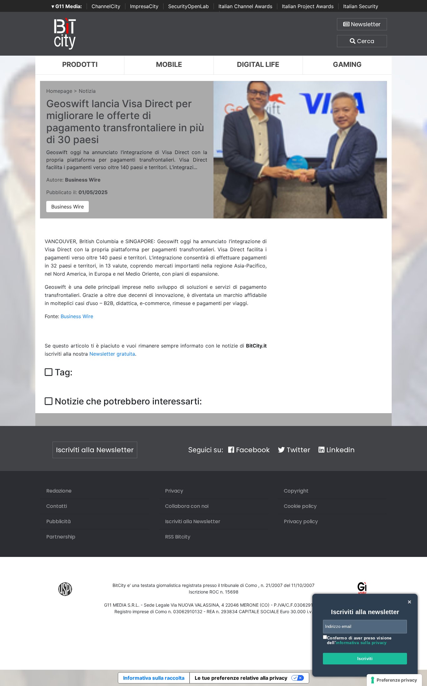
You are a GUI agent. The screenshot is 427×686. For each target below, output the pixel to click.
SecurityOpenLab (188, 6)
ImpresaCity (144, 6)
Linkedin (339, 450)
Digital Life (258, 64)
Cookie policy (300, 506)
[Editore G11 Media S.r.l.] (362, 588)
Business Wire (67, 206)
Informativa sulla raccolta (153, 678)
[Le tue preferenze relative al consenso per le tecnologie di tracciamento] (394, 680)
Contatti (56, 506)
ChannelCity (106, 6)
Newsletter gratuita (112, 354)
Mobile (169, 64)
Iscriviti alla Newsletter (95, 450)
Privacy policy (301, 521)
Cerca (364, 41)
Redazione (59, 490)
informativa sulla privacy (361, 642)
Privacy (174, 490)
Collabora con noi (186, 506)
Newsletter (365, 24)
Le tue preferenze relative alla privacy (241, 678)
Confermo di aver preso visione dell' (359, 640)
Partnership (60, 536)
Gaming (347, 64)
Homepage (59, 91)
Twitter (297, 450)
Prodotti (80, 64)
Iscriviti (365, 658)
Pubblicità (58, 521)
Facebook (252, 450)
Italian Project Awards (308, 6)
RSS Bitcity (177, 536)
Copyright (296, 490)
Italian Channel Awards (245, 6)
